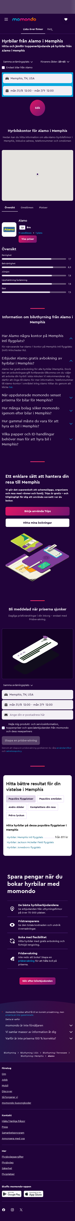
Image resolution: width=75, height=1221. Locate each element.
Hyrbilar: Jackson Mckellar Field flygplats (30, 842)
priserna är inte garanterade (19, 1015)
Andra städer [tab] (16, 807)
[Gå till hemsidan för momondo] (24, 19)
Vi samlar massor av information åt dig (30, 1032)
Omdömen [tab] (27, 207)
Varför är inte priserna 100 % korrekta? (30, 1038)
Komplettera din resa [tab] (43, 807)
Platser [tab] (43, 207)
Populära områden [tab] (50, 799)
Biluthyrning (10, 1053)
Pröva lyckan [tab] (16, 815)
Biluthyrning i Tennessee (55, 1053)
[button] (6, 19)
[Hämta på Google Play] (11, 1194)
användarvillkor (63, 748)
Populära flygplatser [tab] (21, 799)
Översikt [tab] (10, 207)
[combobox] (18, 62)
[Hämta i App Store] (33, 1194)
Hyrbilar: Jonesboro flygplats (24, 847)
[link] (28, 239)
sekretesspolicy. (14, 751)
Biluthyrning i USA (29, 1053)
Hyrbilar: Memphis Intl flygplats (25, 837)
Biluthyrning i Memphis (32, 1056)
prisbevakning (26, 961)
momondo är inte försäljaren (24, 1025)
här (10, 387)
